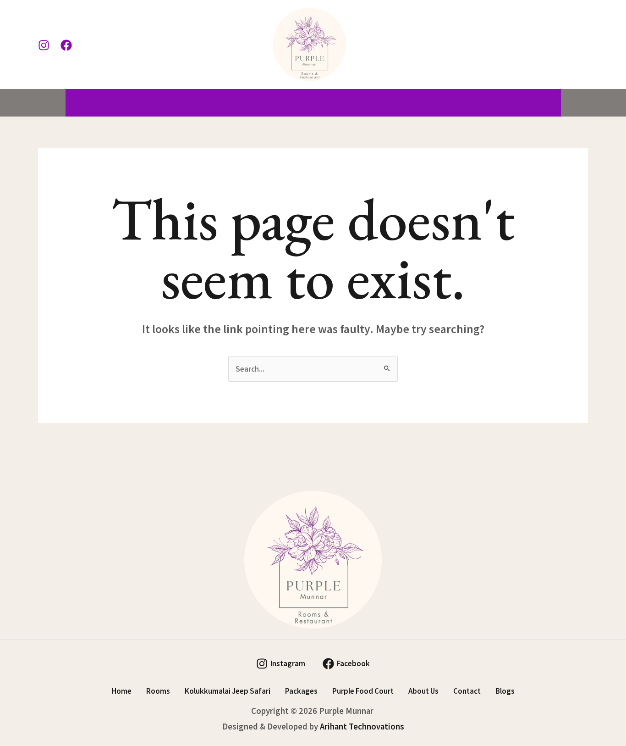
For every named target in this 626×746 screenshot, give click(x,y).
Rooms (124, 102)
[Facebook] (66, 45)
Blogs (541, 102)
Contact (495, 102)
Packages (295, 102)
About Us (443, 102)
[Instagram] (43, 45)
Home (84, 102)
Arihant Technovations (362, 726)
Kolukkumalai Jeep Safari (206, 102)
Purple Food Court (369, 102)
